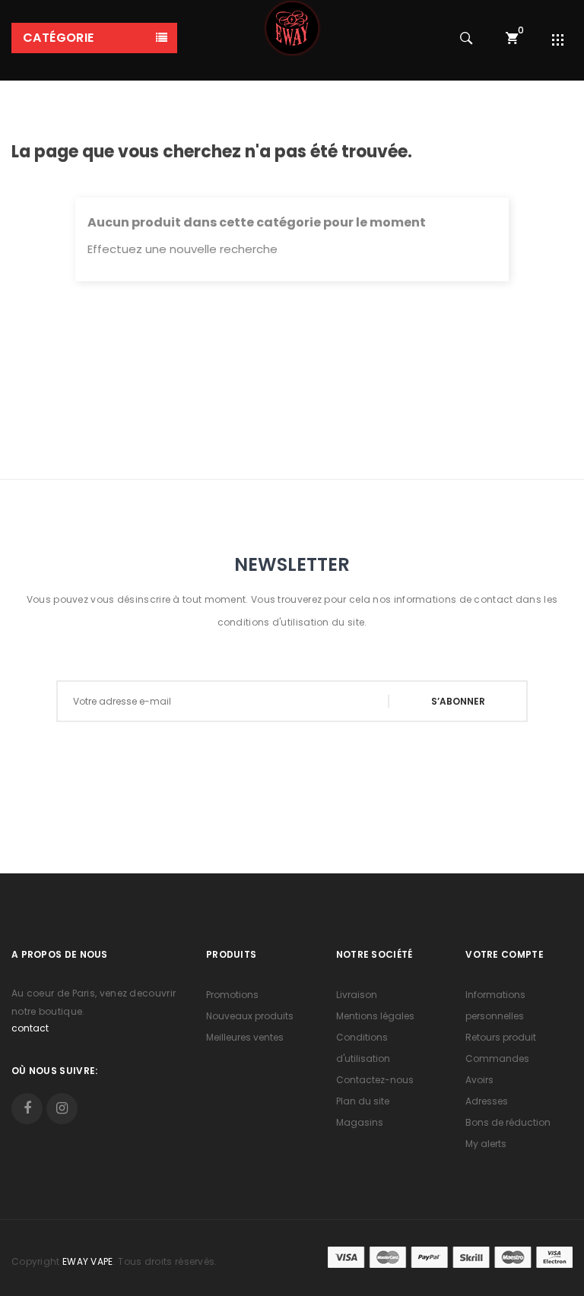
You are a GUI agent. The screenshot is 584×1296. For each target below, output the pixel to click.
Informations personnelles (495, 1005)
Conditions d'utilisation (363, 1048)
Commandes (497, 1058)
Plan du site (362, 1101)
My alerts (485, 1143)
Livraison (356, 994)
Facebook (27, 1108)
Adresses (486, 1101)
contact (30, 1028)
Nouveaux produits (250, 1015)
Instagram (62, 1108)
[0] (512, 38)
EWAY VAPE (87, 1261)
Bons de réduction (508, 1122)
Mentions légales (375, 1015)
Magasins (359, 1122)
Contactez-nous (375, 1079)
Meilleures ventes (245, 1037)
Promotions (232, 994)
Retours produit (500, 1037)
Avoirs (479, 1079)
